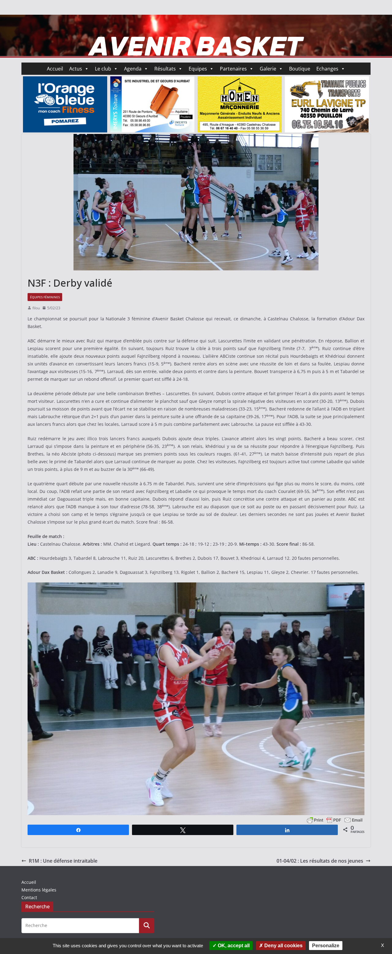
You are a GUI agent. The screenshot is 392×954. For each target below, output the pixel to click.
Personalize (325, 945)
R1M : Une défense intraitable (63, 860)
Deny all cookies (283, 945)
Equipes (198, 68)
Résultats (165, 68)
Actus (75, 68)
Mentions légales (38, 890)
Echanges (327, 68)
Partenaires (233, 68)
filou (36, 308)
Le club (103, 68)
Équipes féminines (45, 297)
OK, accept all (233, 945)
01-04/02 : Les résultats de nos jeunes (320, 860)
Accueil (55, 68)
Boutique (299, 68)
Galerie (268, 68)
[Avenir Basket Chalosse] (196, 19)
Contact (29, 897)
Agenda (132, 68)
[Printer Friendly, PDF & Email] (334, 819)
